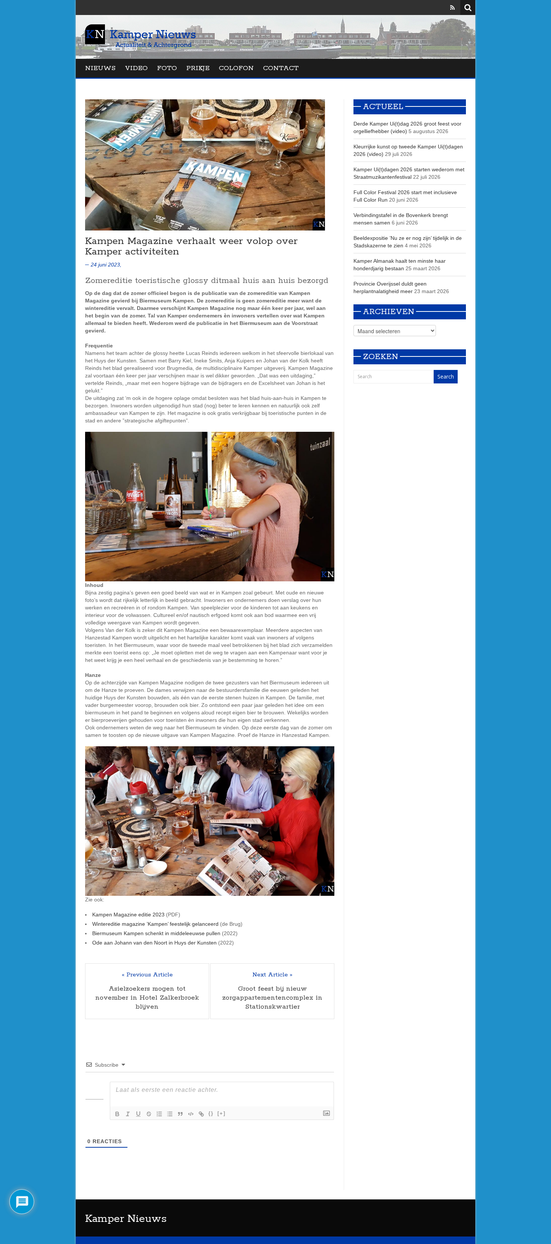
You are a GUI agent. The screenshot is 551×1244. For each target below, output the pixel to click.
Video (136, 68)
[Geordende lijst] (159, 1113)
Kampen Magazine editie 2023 (128, 915)
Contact (281, 68)
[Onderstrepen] (138, 1113)
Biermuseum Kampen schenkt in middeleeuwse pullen (156, 933)
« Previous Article (147, 975)
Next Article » (272, 975)
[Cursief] (128, 1113)
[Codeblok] (191, 1113)
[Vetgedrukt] (117, 1113)
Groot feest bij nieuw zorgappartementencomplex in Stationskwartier (272, 998)
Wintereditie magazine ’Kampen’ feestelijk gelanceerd (155, 924)
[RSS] (452, 7)
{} (211, 1113)
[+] (221, 1113)
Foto (167, 68)
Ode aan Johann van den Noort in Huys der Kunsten (154, 943)
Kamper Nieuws (126, 1219)
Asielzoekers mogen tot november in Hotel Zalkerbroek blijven (147, 998)
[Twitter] (442, 7)
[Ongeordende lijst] (170, 1113)
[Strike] (149, 1113)
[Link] (201, 1113)
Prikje (198, 68)
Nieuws (100, 68)
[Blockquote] (180, 1113)
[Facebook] (431, 7)
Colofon (236, 68)
